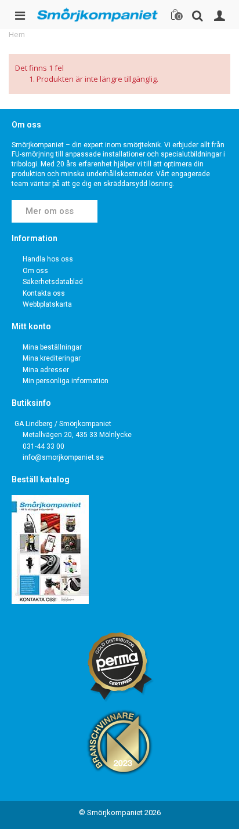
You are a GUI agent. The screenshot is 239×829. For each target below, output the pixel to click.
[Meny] (20, 14)
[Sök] (197, 14)
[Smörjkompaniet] (97, 14)
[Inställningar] (219, 14)
